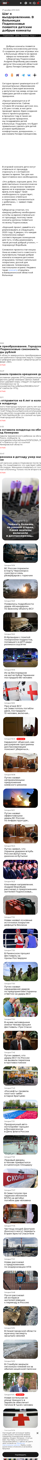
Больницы (25, 36)
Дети (17, 36)
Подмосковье (8, 36)
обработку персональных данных (13, 1444)
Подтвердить (20, 1455)
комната (12, 270)
